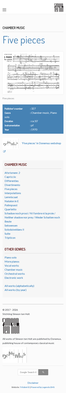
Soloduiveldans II (14, 229)
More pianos (12, 261)
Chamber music (14, 269)
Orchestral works (15, 273)
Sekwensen (11, 225)
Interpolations (13, 193)
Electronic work (14, 277)
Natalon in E (12, 201)
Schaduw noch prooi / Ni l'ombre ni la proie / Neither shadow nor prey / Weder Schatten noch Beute (32, 217)
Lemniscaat (11, 197)
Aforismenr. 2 (12, 172)
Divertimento (12, 184)
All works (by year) (15, 289)
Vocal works (12, 265)
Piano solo (11, 257)
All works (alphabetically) (19, 285)
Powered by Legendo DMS (42, 387)
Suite (7, 233)
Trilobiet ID (25, 387)
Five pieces (11, 188)
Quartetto (10, 209)
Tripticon (10, 237)
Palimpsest (11, 205)
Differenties (12, 180)
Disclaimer (33, 382)
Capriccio (10, 176)
